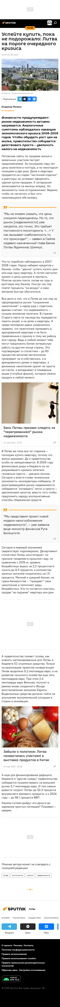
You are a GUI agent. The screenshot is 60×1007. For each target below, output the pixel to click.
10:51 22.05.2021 (10, 54)
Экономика (51, 917)
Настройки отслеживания (32, 970)
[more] (55, 253)
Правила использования (14, 954)
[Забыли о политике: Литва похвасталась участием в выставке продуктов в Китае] (30, 726)
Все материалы (8, 110)
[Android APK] (11, 979)
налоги (30, 875)
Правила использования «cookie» (19, 958)
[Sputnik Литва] (10, 24)
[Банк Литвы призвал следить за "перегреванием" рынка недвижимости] (30, 403)
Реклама (18, 945)
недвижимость (43, 875)
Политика (19, 917)
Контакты (28, 945)
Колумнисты (17, 875)
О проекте (7, 945)
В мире (6, 917)
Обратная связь (10, 970)
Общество (34, 917)
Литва (5, 875)
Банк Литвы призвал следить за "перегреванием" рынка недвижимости (29, 431)
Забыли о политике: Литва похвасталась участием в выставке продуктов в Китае (26, 755)
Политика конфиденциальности (18, 949)
